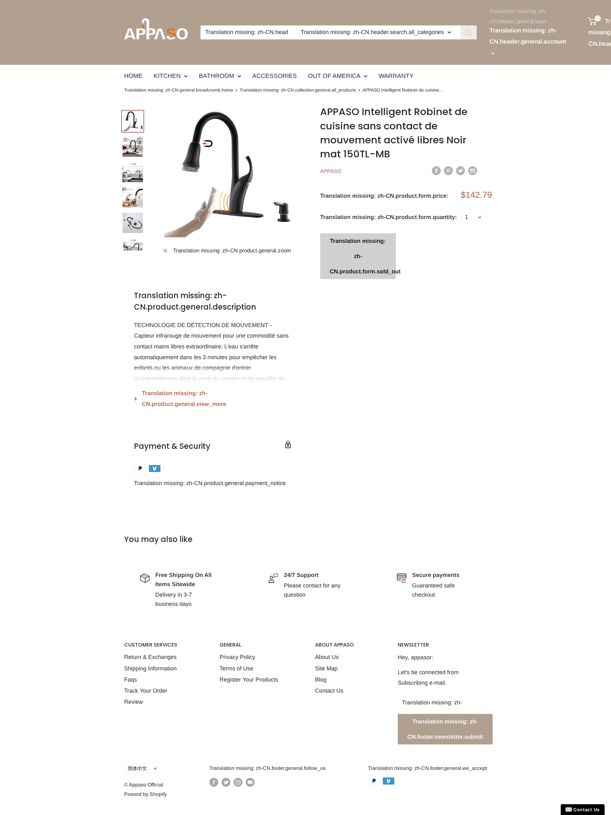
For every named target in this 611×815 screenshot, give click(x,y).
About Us (327, 657)
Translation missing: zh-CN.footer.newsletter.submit (445, 729)
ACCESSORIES (274, 75)
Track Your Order (145, 691)
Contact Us (329, 691)
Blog (321, 679)
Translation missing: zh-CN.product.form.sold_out (363, 256)
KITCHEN (167, 75)
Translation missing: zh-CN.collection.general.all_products (298, 89)
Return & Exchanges (150, 657)
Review (133, 702)
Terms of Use (236, 668)
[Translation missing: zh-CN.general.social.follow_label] (213, 782)
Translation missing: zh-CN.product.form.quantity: (388, 217)
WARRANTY (396, 75)
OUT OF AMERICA (334, 75)
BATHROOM (216, 75)
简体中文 (137, 768)
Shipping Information (150, 668)
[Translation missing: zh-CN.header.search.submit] (469, 32)
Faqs (130, 679)
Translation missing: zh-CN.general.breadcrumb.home (178, 89)
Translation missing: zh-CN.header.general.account (527, 36)
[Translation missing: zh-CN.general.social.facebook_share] (436, 170)
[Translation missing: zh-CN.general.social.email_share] (472, 170)
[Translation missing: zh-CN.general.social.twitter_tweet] (460, 170)
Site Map (326, 668)
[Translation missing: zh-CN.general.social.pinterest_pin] (448, 170)
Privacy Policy (237, 657)
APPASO (330, 171)
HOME (133, 75)
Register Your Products (249, 679)
